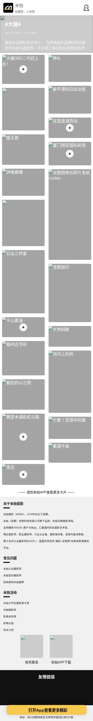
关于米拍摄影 (13, 504)
